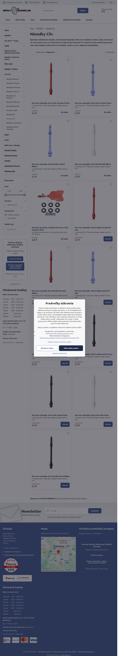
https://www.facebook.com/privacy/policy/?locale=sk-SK (59, 338)
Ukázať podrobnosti (60, 353)
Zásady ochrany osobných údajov (59, 342)
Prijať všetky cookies (71, 348)
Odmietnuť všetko (47, 348)
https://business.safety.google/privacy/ (59, 334)
